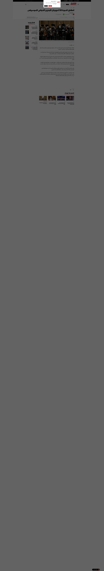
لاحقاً (46, 5)
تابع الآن (50, 5)
